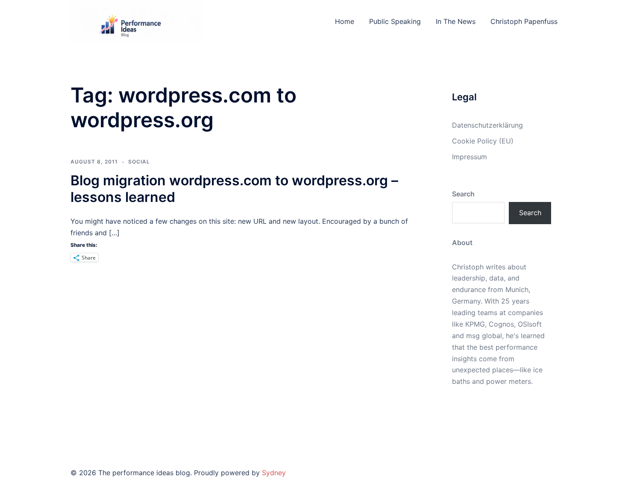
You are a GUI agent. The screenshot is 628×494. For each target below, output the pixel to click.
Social (139, 161)
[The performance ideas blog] (136, 20)
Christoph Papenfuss (524, 21)
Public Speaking (395, 21)
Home (344, 21)
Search (530, 212)
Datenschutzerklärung (487, 125)
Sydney (274, 472)
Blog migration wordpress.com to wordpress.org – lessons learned (234, 188)
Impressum (469, 156)
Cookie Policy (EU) (483, 141)
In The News (455, 21)
